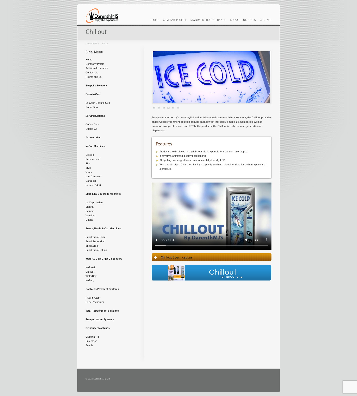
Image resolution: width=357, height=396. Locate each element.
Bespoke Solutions (243, 20)
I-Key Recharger (95, 302)
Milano (89, 219)
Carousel (91, 180)
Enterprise (91, 341)
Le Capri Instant (94, 202)
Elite (88, 163)
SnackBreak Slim (95, 237)
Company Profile (174, 20)
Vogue (89, 172)
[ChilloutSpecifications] (211, 257)
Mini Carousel (93, 176)
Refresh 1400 (93, 185)
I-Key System (93, 297)
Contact (265, 20)
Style (88, 167)
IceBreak (90, 267)
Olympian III (92, 336)
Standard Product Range (208, 20)
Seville (89, 345)
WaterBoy (91, 276)
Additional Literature (97, 68)
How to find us (93, 76)
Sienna (90, 211)
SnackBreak (92, 245)
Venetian (90, 215)
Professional (93, 159)
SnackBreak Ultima (96, 250)
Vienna (90, 206)
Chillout (90, 271)
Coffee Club (92, 124)
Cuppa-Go (91, 128)
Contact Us (92, 72)
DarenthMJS (91, 43)
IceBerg (90, 280)
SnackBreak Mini (95, 241)
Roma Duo (92, 107)
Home (155, 20)
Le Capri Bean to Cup (98, 102)
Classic (90, 154)
